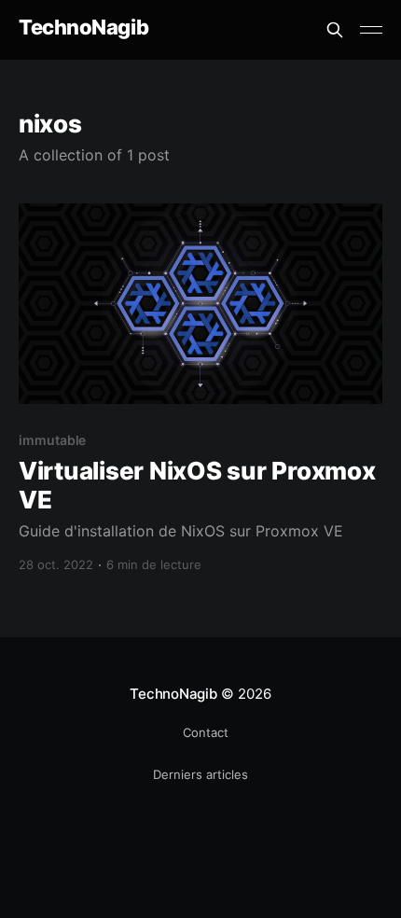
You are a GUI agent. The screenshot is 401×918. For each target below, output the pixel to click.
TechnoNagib (83, 27)
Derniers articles (200, 774)
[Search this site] (335, 30)
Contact (205, 732)
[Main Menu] (371, 30)
